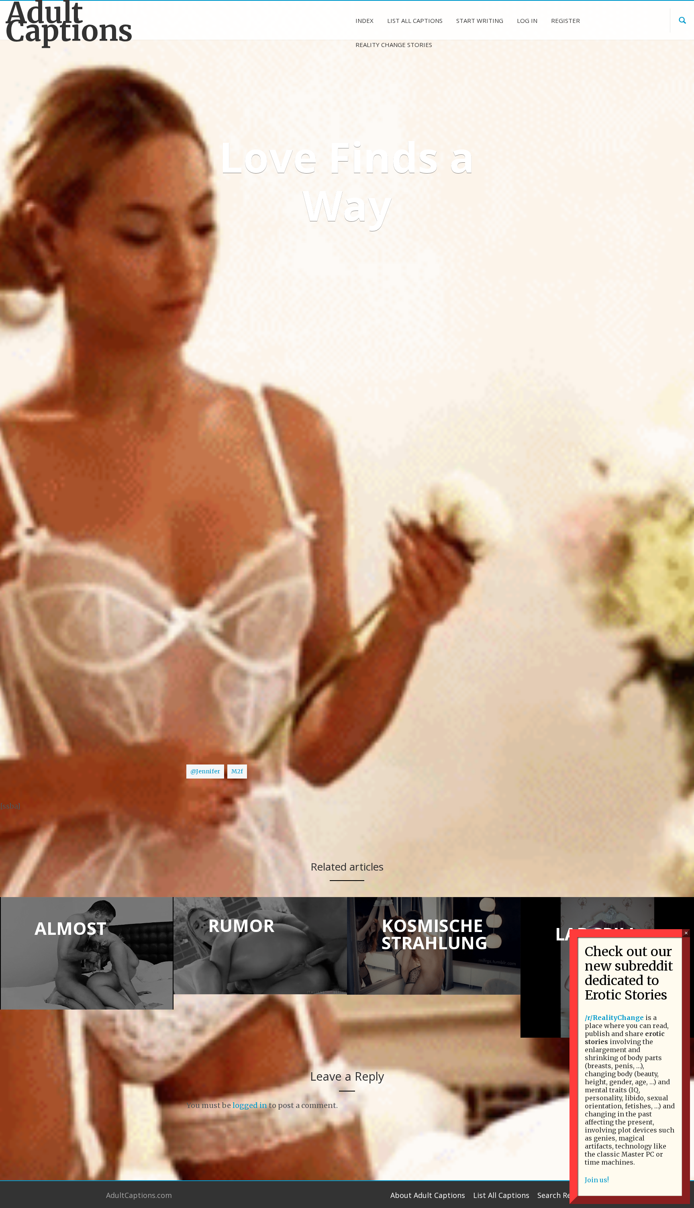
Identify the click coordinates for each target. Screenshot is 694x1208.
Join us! (597, 1180)
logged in (250, 1105)
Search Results (562, 1195)
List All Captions (501, 1195)
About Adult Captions (427, 1195)
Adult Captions (69, 22)
